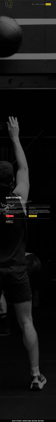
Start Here (10, 216)
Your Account (42, 4)
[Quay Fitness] (9, 4)
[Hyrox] (9, 222)
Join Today (33, 216)
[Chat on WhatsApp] (34, 4)
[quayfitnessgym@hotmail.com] (33, 4)
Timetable (37, 4)
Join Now (48, 4)
